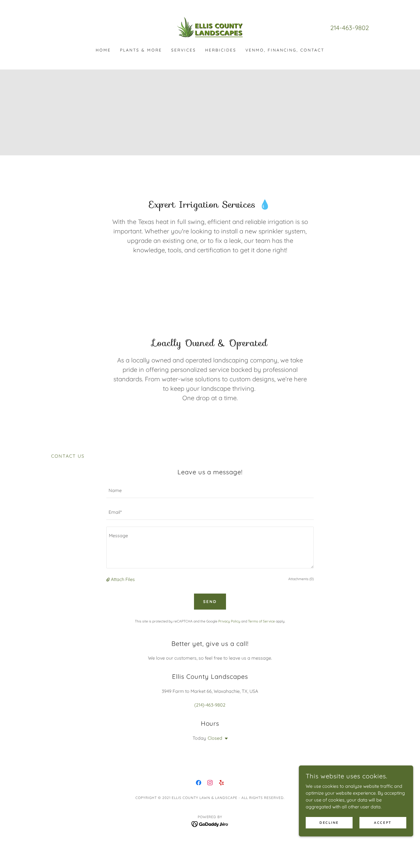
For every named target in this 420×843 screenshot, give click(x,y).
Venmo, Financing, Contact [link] (284, 50)
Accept (382, 822)
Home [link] (103, 50)
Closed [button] (215, 738)
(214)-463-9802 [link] (209, 705)
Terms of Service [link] (261, 621)
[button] (108, 579)
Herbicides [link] (220, 50)
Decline (329, 822)
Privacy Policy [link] (229, 621)
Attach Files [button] (123, 579)
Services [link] (183, 50)
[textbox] (209, 490)
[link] (210, 27)
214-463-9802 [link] (349, 28)
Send (210, 601)
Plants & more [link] (141, 50)
